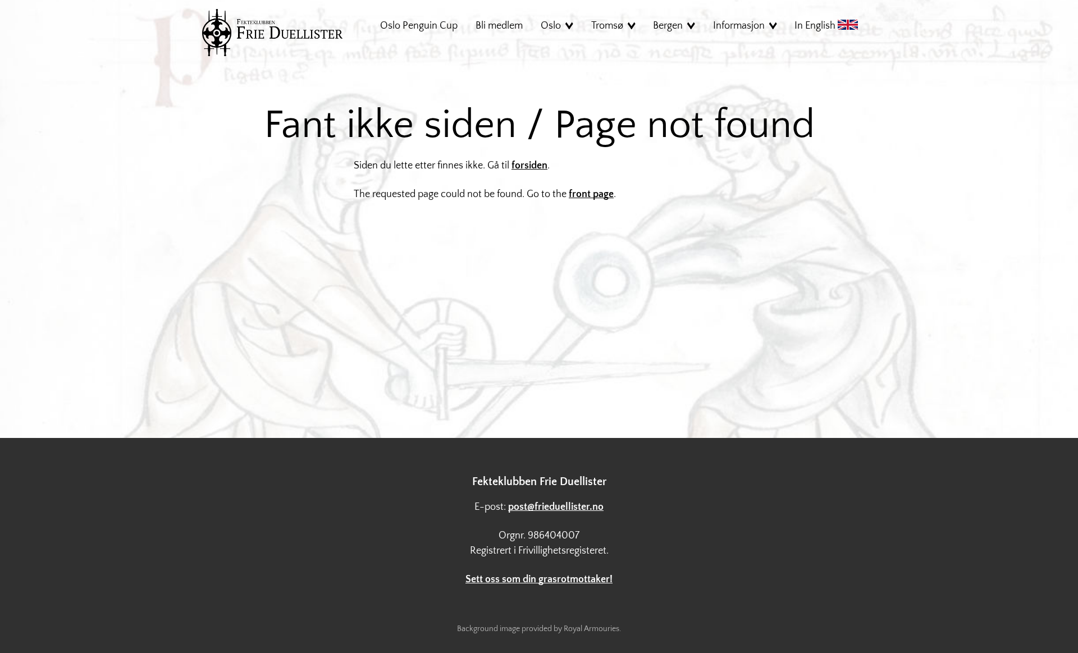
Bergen (668, 25)
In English (816, 25)
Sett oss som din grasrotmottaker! (539, 579)
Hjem (272, 32)
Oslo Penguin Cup (419, 25)
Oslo (551, 25)
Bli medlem (499, 25)
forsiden (529, 165)
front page (591, 194)
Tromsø (607, 25)
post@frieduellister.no (556, 507)
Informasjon (739, 25)
